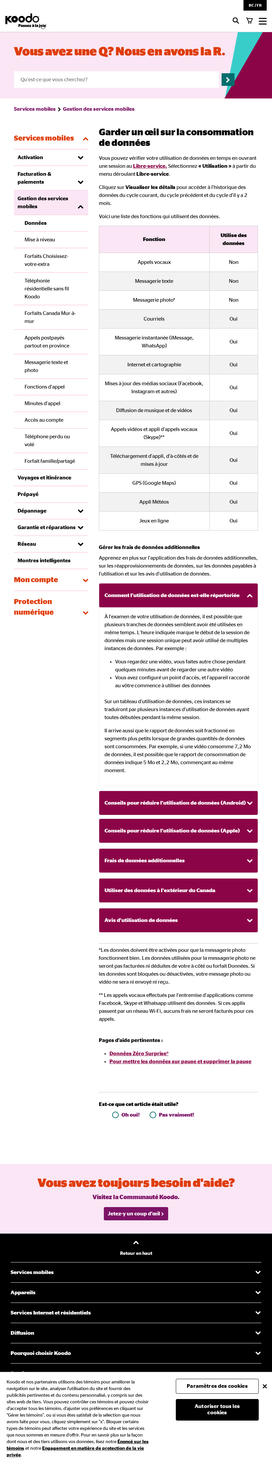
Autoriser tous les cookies (217, 1409)
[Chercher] (236, 21)
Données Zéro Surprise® (139, 1053)
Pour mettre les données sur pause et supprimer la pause (180, 1061)
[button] (255, 5)
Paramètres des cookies (217, 1386)
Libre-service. (150, 166)
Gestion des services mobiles (99, 109)
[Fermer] (264, 1386)
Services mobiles (35, 109)
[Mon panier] (249, 21)
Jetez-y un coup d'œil (134, 1213)
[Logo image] (26, 21)
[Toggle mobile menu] (263, 21)
